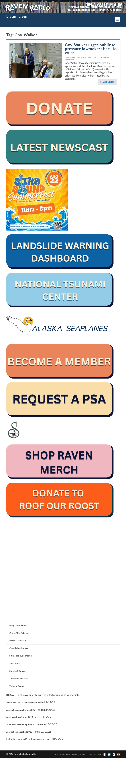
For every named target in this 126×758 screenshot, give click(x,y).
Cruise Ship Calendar (19, 633)
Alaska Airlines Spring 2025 (19, 717)
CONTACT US (94, 754)
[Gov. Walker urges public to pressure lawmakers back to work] (35, 60)
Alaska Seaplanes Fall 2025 (19, 731)
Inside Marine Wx (17, 640)
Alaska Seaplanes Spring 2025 (20, 710)
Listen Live (16, 16)
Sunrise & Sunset (17, 671)
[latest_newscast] (60, 163)
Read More (107, 81)
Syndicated (69, 59)
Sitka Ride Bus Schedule (20, 655)
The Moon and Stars (18, 678)
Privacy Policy (78, 754)
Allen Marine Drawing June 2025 (22, 724)
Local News (104, 57)
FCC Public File (62, 754)
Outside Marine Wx (18, 648)
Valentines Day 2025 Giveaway (20, 702)
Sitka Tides (14, 663)
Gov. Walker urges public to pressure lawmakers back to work (91, 48)
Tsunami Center (16, 686)
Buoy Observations (18, 625)
